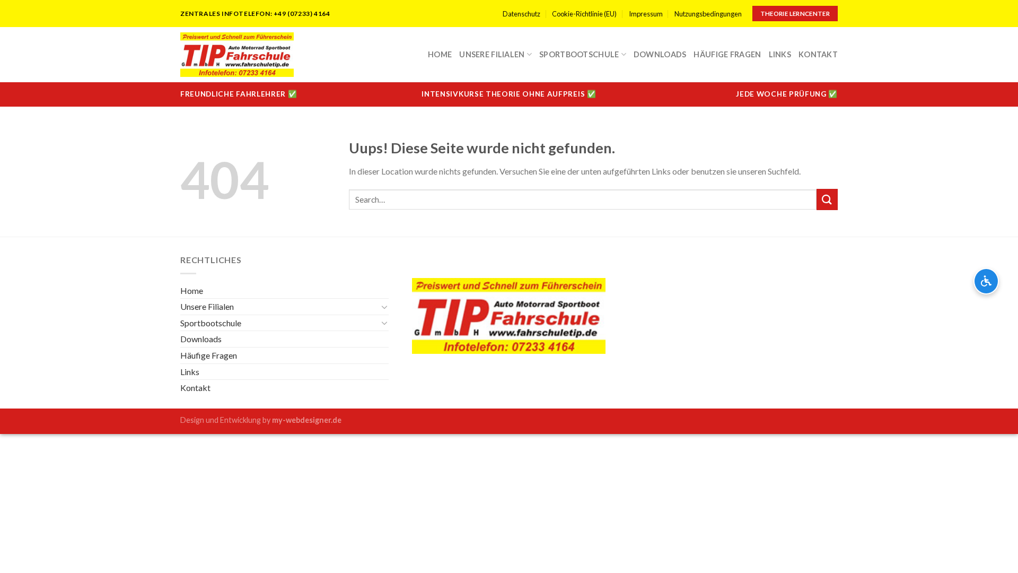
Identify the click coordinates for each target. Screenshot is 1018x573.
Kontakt (818, 54)
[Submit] (827, 199)
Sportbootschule (579, 54)
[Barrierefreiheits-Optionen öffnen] (986, 281)
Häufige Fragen (727, 54)
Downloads (660, 54)
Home (440, 54)
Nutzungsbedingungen (708, 14)
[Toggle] (385, 306)
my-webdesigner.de (306, 419)
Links (780, 54)
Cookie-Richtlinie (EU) (584, 14)
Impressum (646, 14)
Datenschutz (521, 14)
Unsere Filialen (491, 54)
